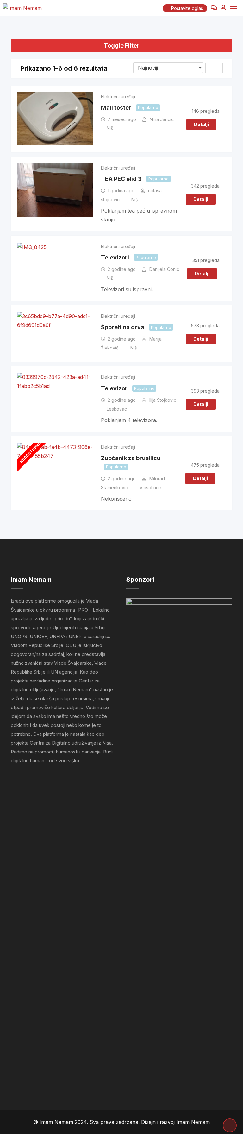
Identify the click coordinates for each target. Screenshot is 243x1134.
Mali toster (116, 107)
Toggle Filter (122, 45)
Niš (110, 128)
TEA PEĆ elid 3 (121, 179)
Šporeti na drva (122, 327)
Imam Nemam (193, 1122)
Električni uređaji (118, 96)
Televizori (115, 257)
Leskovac (117, 409)
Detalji (201, 124)
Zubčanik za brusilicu (130, 458)
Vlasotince (150, 487)
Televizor (114, 388)
